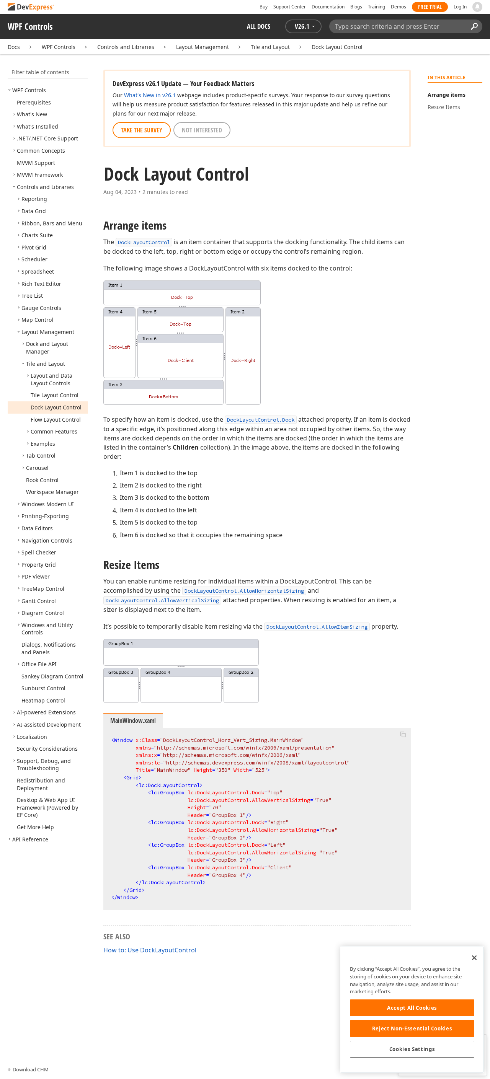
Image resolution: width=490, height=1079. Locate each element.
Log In (460, 6)
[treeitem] (29, 90)
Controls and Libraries (125, 47)
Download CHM (31, 1069)
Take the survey (141, 130)
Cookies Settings (412, 1049)
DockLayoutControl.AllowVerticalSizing (162, 600)
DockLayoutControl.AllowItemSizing (317, 626)
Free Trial (430, 6)
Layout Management (202, 47)
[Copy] (403, 734)
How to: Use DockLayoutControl (149, 950)
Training (376, 6)
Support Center (289, 6)
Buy (264, 6)
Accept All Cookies (412, 1007)
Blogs (356, 6)
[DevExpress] (31, 7)
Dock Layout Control (337, 47)
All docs (258, 26)
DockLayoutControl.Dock (260, 419)
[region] (412, 1009)
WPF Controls (58, 47)
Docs (14, 47)
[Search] (474, 26)
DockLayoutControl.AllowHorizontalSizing (244, 590)
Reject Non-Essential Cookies (412, 1028)
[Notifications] (477, 7)
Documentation (328, 6)
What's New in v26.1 (150, 95)
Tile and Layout (270, 47)
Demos (398, 6)
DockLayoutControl (144, 242)
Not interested (202, 130)
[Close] (474, 957)
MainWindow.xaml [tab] (133, 720)
